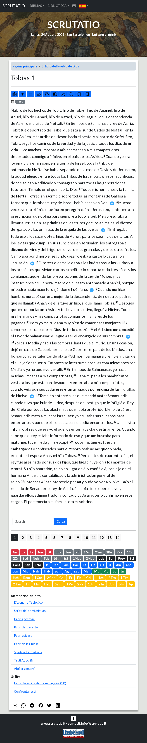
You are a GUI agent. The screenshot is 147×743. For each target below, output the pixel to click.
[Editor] (47, 94)
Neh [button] (36, 558)
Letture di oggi (103, 35)
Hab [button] (47, 571)
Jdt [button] (56, 558)
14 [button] (117, 537)
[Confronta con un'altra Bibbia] (55, 94)
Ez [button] (84, 565)
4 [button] (38, 537)
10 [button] (86, 537)
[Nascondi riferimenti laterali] (38, 94)
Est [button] (65, 558)
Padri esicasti (23, 635)
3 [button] (31, 537)
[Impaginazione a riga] (30, 94)
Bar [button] (75, 565)
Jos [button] (58, 552)
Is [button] (47, 565)
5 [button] (46, 537)
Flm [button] (36, 584)
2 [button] (23, 537)
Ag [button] (67, 571)
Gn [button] (15, 552)
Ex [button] (23, 552)
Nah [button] (36, 571)
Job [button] (101, 558)
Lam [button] (65, 565)
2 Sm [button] (98, 552)
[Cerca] (71, 94)
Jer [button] (55, 565)
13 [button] (110, 537)
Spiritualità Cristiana (28, 652)
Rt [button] (77, 552)
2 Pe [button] (80, 584)
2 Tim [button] (17, 584)
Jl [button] (110, 565)
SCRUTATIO (14, 5)
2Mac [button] (90, 558)
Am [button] (118, 565)
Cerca (60, 521)
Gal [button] (61, 578)
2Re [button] (119, 552)
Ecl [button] (132, 558)
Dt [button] (49, 552)
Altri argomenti (24, 669)
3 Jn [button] (111, 584)
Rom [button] (26, 578)
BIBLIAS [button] (36, 6)
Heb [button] (47, 584)
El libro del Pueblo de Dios (60, 66)
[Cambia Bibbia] (63, 94)
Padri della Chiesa (26, 644)
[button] (83, 6)
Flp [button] (79, 578)
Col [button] (88, 578)
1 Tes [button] (100, 578)
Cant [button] (16, 565)
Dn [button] (93, 565)
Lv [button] (31, 552)
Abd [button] (128, 565)
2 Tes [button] (112, 578)
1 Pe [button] (70, 584)
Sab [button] (27, 565)
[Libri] (14, 94)
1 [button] (15, 537)
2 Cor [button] (51, 578)
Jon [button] (15, 571)
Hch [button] (16, 578)
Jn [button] (122, 571)
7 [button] (62, 537)
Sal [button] (111, 558)
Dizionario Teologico (28, 602)
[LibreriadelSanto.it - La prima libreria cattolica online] (73, 733)
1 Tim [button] (124, 578)
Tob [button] (46, 558)
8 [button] (70, 537)
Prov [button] (121, 558)
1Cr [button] (129, 552)
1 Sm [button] (87, 552)
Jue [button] (68, 552)
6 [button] (54, 537)
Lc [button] (114, 571)
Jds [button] (121, 584)
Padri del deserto (26, 627)
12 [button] (102, 537)
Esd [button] (25, 558)
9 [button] (78, 537)
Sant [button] (58, 584)
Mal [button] (86, 571)
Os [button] (102, 565)
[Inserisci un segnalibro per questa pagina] (87, 94)
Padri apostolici (24, 619)
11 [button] (94, 537)
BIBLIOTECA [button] (57, 6)
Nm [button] (40, 552)
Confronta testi (25, 691)
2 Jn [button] (101, 584)
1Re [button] (109, 552)
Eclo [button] (38, 565)
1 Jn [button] (91, 584)
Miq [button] (26, 571)
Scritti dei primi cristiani (30, 611)
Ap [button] (131, 584)
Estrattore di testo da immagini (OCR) (40, 683)
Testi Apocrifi (23, 660)
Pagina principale (25, 66)
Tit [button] (27, 584)
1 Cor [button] (38, 578)
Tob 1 (20, 101)
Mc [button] (105, 571)
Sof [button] (57, 571)
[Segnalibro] (79, 94)
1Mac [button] (77, 558)
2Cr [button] (15, 558)
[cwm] (74, 6)
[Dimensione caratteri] (22, 94)
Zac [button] (76, 571)
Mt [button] (96, 571)
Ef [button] (70, 578)
